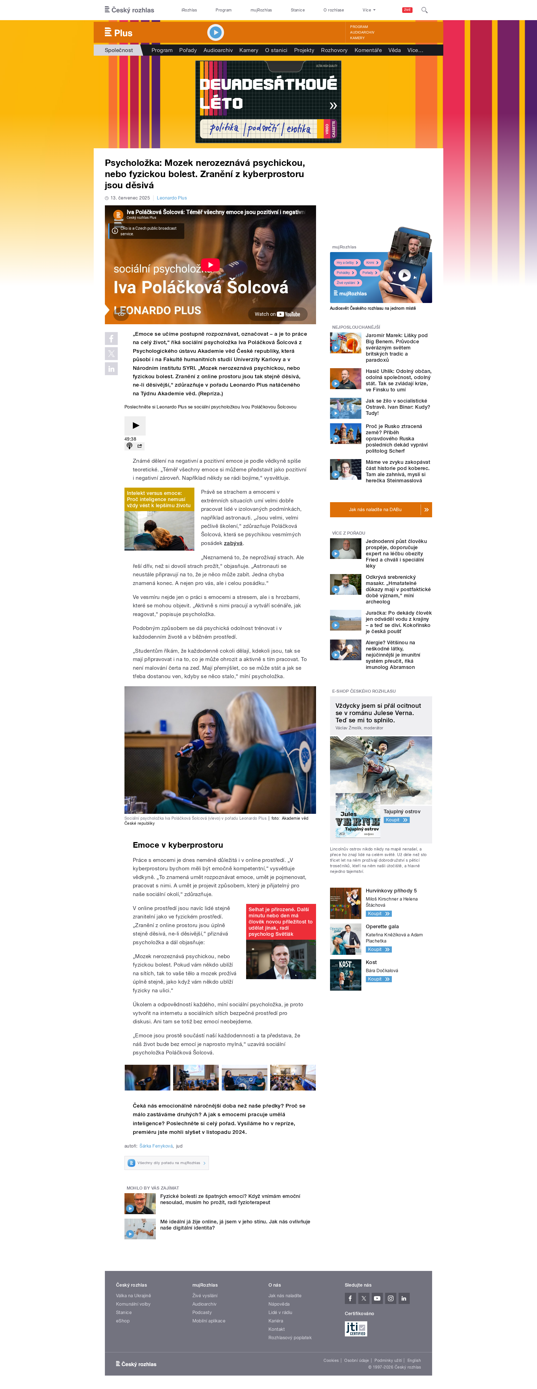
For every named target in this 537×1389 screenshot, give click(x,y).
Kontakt (276, 1329)
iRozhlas (189, 10)
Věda (394, 50)
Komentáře (368, 50)
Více (415, 50)
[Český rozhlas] (129, 10)
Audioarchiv (362, 32)
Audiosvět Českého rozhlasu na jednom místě (373, 308)
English (414, 1360)
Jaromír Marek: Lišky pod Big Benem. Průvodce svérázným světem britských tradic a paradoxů (397, 347)
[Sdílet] (140, 446)
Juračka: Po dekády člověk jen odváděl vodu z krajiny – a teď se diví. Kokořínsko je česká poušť (399, 622)
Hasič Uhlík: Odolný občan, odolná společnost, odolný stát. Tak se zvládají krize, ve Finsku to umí (399, 380)
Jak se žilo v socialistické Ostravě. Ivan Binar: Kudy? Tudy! (398, 407)
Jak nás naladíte (285, 1295)
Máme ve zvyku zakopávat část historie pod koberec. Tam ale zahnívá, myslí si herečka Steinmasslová (398, 471)
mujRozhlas (261, 10)
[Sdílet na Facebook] (111, 338)
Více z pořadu (349, 533)
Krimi (370, 263)
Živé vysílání (346, 283)
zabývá (233, 543)
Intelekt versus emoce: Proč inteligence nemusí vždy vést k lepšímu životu (158, 499)
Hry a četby (345, 263)
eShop (122, 1321)
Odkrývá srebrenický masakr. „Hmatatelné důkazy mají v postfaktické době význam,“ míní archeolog (398, 589)
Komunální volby (133, 1304)
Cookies (331, 1360)
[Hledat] (424, 10)
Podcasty (202, 1312)
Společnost (119, 50)
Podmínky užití (388, 1360)
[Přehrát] (135, 426)
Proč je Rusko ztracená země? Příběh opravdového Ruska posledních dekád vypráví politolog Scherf (397, 438)
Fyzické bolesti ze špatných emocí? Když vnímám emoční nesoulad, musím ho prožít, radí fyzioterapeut (230, 1199)
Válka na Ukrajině (133, 1295)
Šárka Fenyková (156, 1146)
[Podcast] (129, 446)
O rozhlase (334, 10)
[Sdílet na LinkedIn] (111, 368)
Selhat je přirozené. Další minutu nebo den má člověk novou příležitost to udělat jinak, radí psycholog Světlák (281, 921)
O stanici (276, 50)
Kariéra (275, 1321)
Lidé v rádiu (280, 1312)
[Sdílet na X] (111, 353)
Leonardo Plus (172, 198)
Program (224, 10)
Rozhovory (334, 50)
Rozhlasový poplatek (290, 1337)
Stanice (298, 10)
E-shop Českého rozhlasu (364, 691)
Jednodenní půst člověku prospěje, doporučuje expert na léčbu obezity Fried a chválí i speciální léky (396, 553)
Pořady (188, 50)
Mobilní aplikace (209, 1321)
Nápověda (279, 1304)
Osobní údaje (356, 1360)
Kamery (357, 38)
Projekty (304, 50)
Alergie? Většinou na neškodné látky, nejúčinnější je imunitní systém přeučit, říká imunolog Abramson (393, 655)
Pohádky (343, 273)
